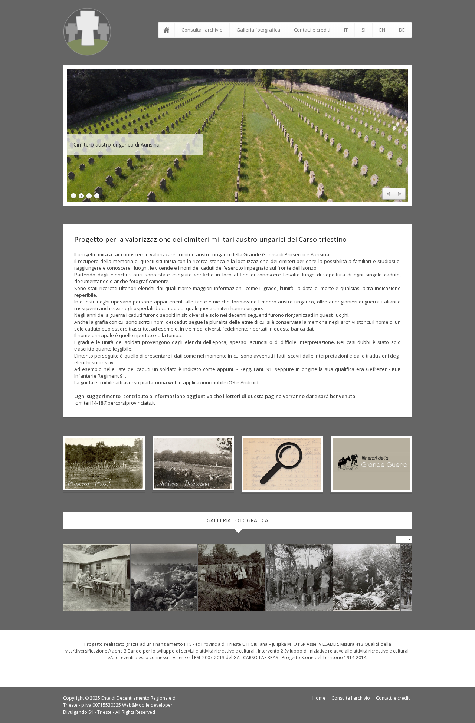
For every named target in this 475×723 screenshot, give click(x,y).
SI (363, 29)
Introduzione (167, 30)
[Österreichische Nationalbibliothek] (96, 577)
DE (402, 29)
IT (346, 29)
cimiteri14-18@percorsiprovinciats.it (115, 403)
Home (318, 698)
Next (400, 194)
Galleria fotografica (258, 29)
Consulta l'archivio (202, 29)
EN (382, 29)
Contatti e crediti (312, 29)
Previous (388, 194)
